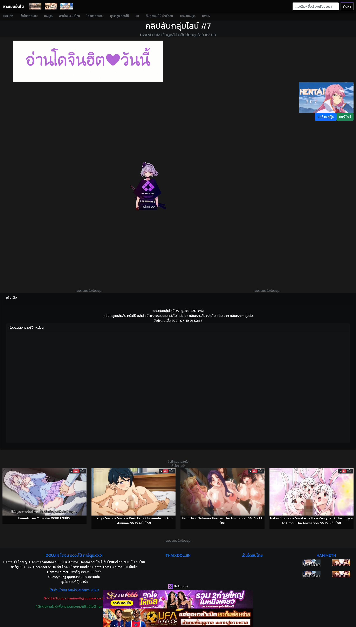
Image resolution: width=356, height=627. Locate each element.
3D (137, 16)
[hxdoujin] (311, 574)
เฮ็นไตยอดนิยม (28, 16)
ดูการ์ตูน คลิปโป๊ (119, 16)
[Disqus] (178, 386)
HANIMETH (326, 555)
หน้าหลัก (8, 16)
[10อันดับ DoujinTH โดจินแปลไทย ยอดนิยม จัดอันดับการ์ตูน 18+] (88, 61)
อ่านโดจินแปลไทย (69, 16)
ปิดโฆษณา (180, 586)
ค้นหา (347, 6)
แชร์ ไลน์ (345, 116)
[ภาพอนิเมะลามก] (66, 6)
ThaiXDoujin (187, 16)
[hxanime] (341, 574)
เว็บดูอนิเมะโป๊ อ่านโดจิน (159, 16)
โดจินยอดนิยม (95, 16)
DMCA (206, 16)
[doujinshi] (51, 6)
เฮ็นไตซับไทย (252, 555)
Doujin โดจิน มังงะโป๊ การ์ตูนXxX (74, 555)
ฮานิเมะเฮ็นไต (13, 6)
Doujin (48, 16)
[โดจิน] (35, 6)
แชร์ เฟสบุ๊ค (326, 116)
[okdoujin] (311, 562)
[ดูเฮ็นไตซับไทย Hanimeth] (341, 562)
